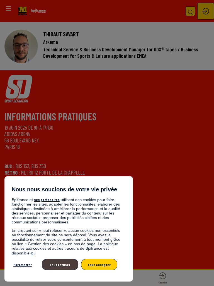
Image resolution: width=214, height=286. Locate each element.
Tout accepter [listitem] (99, 264)
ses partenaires (47, 199)
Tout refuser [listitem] (60, 264)
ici (32, 253)
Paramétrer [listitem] (22, 264)
